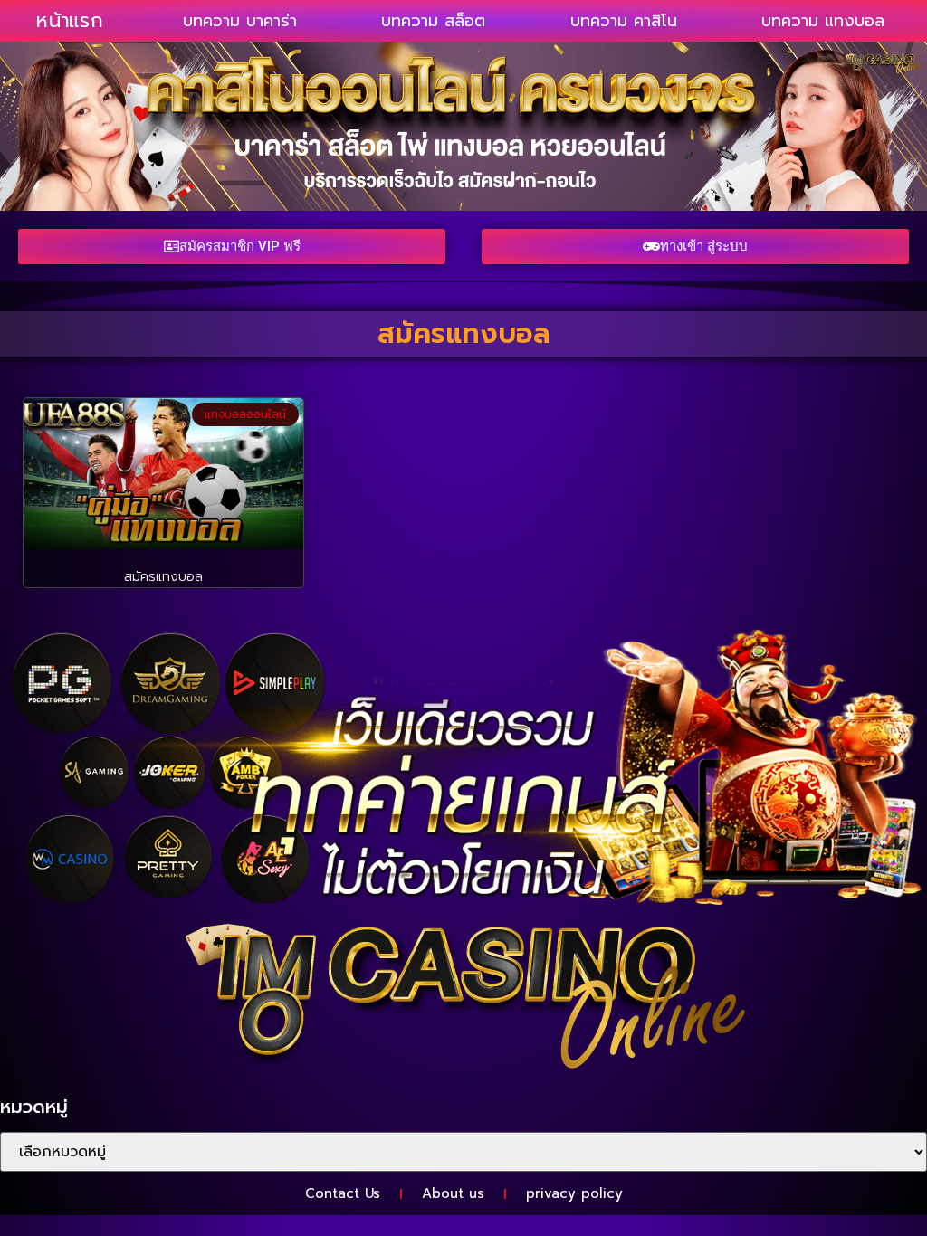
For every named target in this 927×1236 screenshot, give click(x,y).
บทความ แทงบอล (822, 20)
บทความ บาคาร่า (240, 20)
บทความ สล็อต (433, 20)
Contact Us (342, 1193)
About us (453, 1193)
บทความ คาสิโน (623, 20)
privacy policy (574, 1193)
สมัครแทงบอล (163, 576)
